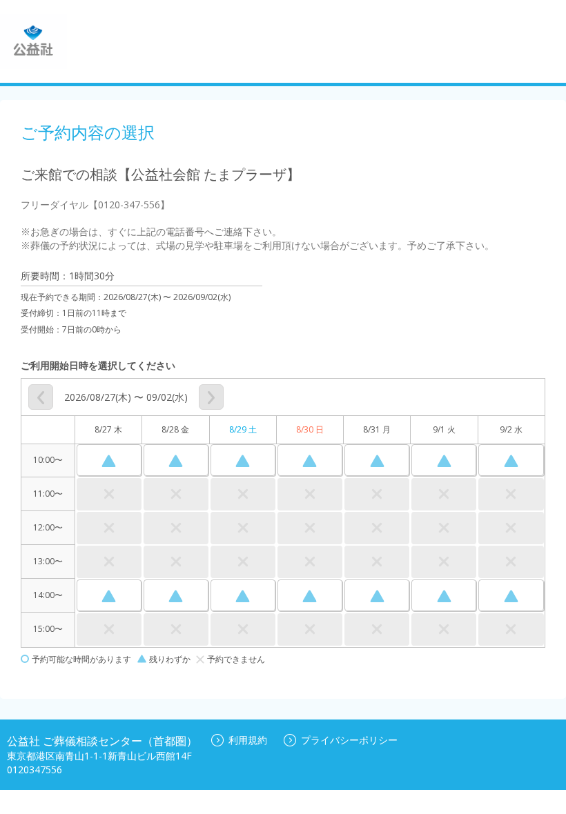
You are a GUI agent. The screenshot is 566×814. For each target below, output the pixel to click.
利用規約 (247, 739)
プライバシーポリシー (349, 739)
